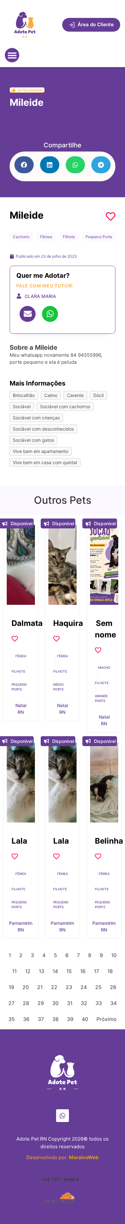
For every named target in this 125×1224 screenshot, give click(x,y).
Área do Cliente (96, 24)
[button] (12, 55)
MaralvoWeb (84, 1157)
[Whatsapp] (62, 1115)
